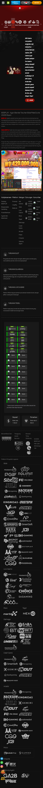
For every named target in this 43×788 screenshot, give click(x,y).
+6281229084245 (30, 204)
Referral (14, 208)
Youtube (38, 219)
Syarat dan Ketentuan (4, 217)
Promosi (14, 201)
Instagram (38, 214)
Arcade (33, 25)
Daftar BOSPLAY (5, 130)
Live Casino (13, 26)
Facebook (38, 208)
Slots (9, 25)
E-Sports (21, 238)
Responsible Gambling (5, 208)
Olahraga (25, 25)
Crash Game (29, 26)
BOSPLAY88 (30, 218)
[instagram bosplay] (1, 766)
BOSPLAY (3, 118)
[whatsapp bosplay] (1, 762)
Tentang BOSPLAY (4, 203)
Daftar (37, 3)
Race (16, 25)
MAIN (31, 100)
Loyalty (14, 205)
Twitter (38, 203)
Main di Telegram (16, 2)
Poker (37, 25)
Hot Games (6, 26)
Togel (20, 25)
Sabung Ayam (21, 242)
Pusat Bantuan (5, 212)
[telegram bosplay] (1, 758)
